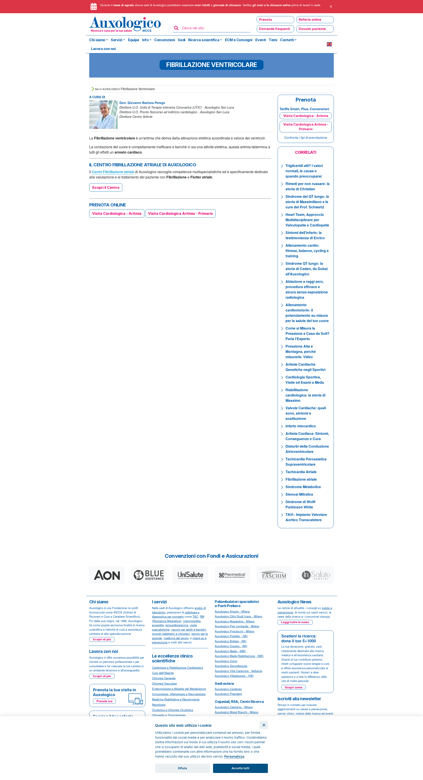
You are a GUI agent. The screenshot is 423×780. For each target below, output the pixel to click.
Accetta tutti (240, 768)
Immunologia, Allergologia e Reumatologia (179, 694)
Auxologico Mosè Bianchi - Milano (236, 712)
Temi (273, 40)
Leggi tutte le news (295, 622)
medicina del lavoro (176, 638)
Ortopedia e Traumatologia (169, 715)
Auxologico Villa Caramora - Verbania (238, 671)
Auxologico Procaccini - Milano (234, 631)
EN (329, 44)
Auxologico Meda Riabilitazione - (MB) (239, 656)
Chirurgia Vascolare (164, 683)
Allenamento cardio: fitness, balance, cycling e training (307, 250)
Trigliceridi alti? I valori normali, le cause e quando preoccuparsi (304, 171)
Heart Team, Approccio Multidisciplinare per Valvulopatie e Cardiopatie (307, 220)
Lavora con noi (103, 48)
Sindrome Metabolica (303, 486)
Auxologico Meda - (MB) (230, 651)
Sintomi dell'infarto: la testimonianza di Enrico (305, 235)
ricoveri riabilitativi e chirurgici (171, 634)
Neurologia (158, 704)
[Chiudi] (264, 725)
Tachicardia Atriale (301, 471)
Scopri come (293, 687)
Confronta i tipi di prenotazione (305, 137)
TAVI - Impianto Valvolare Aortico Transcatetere (306, 517)
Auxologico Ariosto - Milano (232, 611)
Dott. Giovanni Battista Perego (142, 102)
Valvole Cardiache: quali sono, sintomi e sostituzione (306, 413)
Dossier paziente (312, 29)
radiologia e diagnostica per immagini (175, 614)
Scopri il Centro (105, 187)
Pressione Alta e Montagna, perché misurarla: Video (301, 351)
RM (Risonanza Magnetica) (178, 618)
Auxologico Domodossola (231, 666)
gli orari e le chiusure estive (271, 5)
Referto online (310, 19)
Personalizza (234, 756)
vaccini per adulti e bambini (188, 629)
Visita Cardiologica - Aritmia (116, 213)
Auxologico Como (226, 661)
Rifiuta (182, 768)
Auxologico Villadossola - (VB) (234, 676)
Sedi (181, 40)
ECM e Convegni (238, 40)
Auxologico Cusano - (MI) (231, 646)
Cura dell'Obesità (163, 673)
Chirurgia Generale (164, 678)
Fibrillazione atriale (301, 479)
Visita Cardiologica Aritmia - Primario (180, 213)
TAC (195, 616)
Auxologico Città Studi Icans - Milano (238, 616)
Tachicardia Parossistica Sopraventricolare (306, 461)
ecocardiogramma (176, 625)
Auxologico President (228, 694)
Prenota (265, 19)
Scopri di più (102, 639)
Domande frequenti (274, 29)
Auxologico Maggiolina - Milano (234, 621)
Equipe (133, 40)
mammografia (191, 621)
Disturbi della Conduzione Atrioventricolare (307, 449)
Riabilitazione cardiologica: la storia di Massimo (305, 395)
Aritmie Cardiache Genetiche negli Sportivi (305, 367)
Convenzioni (164, 40)
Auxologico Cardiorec (228, 689)
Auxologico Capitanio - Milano (234, 707)
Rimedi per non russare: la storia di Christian (308, 186)
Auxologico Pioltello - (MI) (231, 636)
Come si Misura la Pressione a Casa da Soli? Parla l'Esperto (307, 333)
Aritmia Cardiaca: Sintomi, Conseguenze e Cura (307, 436)
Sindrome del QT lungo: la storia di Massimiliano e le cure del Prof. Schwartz (307, 201)
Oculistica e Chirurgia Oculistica (172, 710)
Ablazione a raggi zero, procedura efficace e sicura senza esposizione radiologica (307, 289)
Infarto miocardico (301, 425)
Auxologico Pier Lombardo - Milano (237, 626)
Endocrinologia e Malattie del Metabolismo (179, 689)
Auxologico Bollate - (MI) (230, 641)
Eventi (260, 40)
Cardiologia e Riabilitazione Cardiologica (177, 667)
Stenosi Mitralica (299, 494)
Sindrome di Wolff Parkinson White (300, 504)
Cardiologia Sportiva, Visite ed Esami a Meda (305, 379)
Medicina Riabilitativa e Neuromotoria (175, 699)
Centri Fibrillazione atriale (113, 171)
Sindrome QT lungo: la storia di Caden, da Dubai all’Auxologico (307, 268)
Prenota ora (104, 701)
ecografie (158, 625)
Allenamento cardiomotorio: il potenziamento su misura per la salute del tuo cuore (307, 312)
